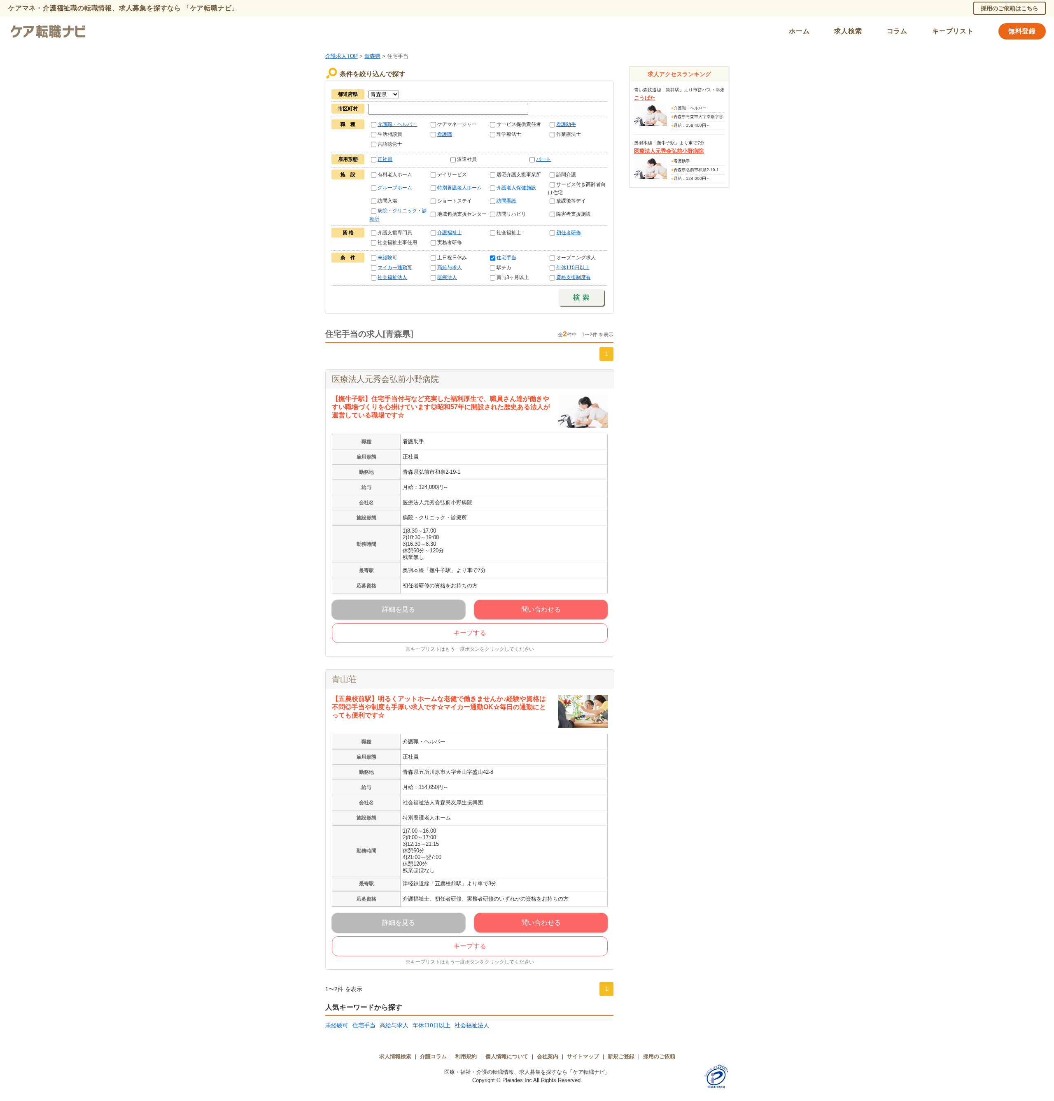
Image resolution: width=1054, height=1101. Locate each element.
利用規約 (466, 1056)
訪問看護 (506, 201)
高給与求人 (449, 267)
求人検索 (848, 31)
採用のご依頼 (659, 1056)
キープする (469, 632)
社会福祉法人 (392, 277)
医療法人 (447, 277)
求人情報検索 (395, 1056)
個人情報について (506, 1056)
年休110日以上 (573, 267)
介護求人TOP (341, 56)
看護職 (444, 134)
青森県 (372, 56)
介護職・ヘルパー (397, 124)
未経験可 (387, 258)
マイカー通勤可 (395, 267)
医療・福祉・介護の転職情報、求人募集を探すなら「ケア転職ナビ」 (527, 1072)
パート (543, 159)
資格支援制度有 (573, 277)
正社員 (385, 159)
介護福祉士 (449, 232)
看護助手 (566, 124)
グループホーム (395, 188)
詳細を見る (398, 609)
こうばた (644, 98)
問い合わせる (541, 609)
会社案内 (547, 1056)
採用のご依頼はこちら (1009, 8)
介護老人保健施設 (516, 188)
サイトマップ (583, 1056)
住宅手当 (506, 258)
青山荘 (344, 679)
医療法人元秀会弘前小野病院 (385, 379)
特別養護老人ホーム (459, 188)
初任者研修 (568, 232)
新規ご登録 (621, 1056)
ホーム (799, 31)
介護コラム (433, 1056)
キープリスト (953, 31)
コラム (897, 31)
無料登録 (1022, 31)
